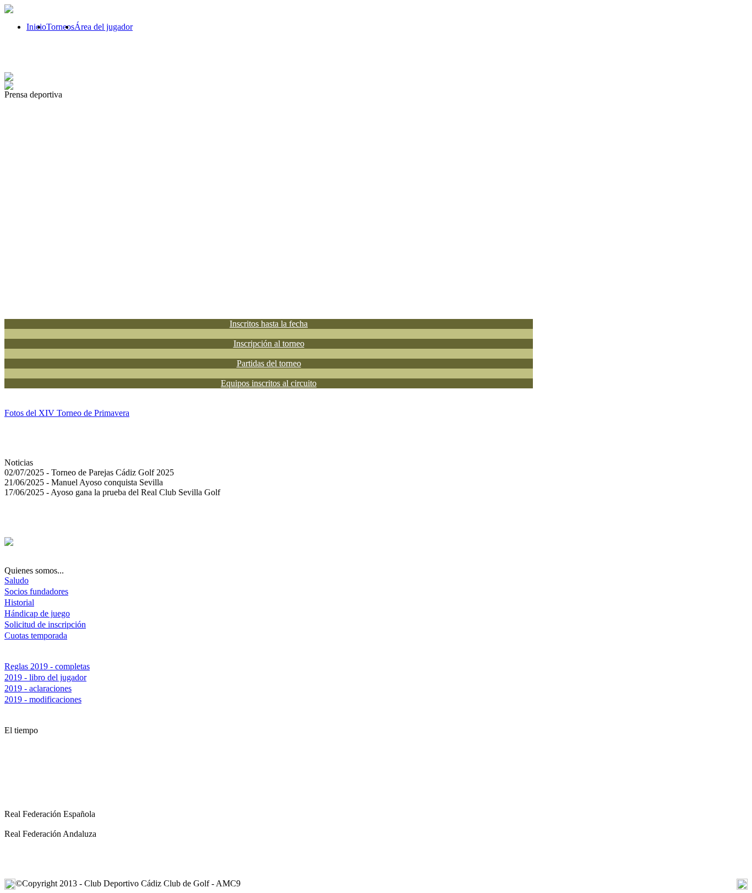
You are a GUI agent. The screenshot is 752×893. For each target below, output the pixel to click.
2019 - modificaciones (42, 699)
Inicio (36, 26)
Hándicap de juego (37, 613)
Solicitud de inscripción (45, 624)
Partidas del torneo (269, 363)
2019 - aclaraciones (38, 688)
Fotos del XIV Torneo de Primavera (66, 413)
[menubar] (68, 27)
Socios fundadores (36, 591)
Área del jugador (103, 26)
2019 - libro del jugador (45, 677)
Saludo (16, 580)
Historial (19, 602)
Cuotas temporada (35, 635)
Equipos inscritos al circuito (269, 383)
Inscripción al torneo (268, 343)
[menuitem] (36, 27)
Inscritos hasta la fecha (269, 323)
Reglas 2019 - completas (47, 666)
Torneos (60, 26)
